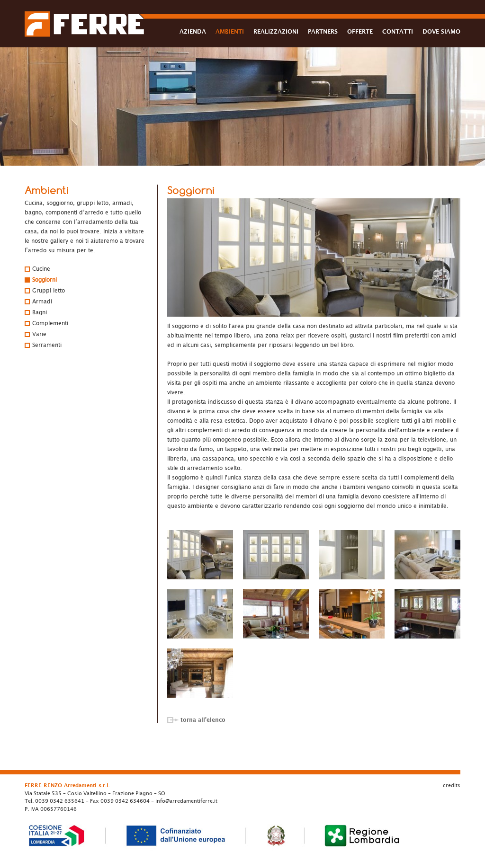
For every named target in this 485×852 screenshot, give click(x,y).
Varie (39, 334)
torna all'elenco (202, 720)
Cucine (41, 269)
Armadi (42, 301)
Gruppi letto (48, 290)
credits (451, 785)
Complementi (50, 323)
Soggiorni (44, 280)
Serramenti (47, 345)
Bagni (39, 312)
